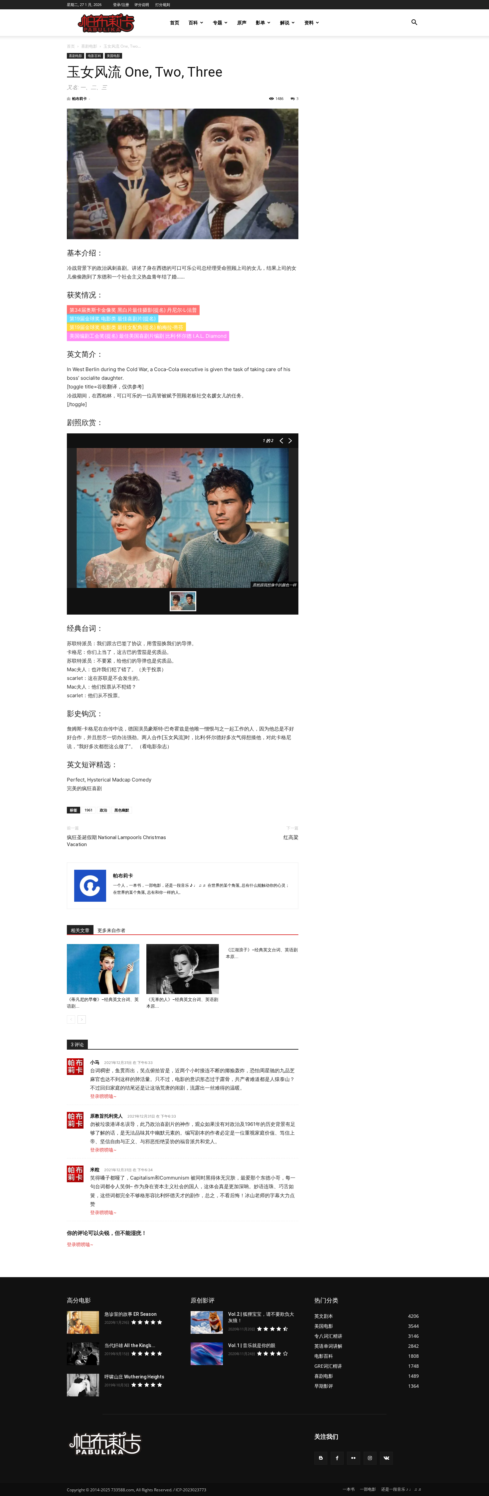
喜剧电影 (89, 46)
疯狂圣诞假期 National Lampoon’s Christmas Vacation (116, 840)
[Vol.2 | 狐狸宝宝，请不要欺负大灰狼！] (207, 1322)
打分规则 (162, 4)
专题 (217, 22)
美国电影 (113, 55)
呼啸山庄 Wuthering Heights (134, 1376)
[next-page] (82, 1019)
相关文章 (80, 930)
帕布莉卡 (79, 98)
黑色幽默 (121, 809)
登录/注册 (121, 4)
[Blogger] (320, 1458)
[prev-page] (71, 1019)
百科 (193, 22)
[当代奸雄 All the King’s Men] (83, 1353)
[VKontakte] (386, 1458)
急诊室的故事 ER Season (130, 1314)
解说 (284, 22)
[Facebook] (337, 1458)
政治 (103, 809)
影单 (260, 22)
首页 (174, 22)
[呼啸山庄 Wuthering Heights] (83, 1385)
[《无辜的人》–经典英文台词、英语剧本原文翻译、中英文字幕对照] (182, 969)
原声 (241, 22)
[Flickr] (353, 1458)
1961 (88, 809)
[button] (414, 23)
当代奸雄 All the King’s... (129, 1345)
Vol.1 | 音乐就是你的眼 (251, 1345)
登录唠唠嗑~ (103, 1096)
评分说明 (141, 4)
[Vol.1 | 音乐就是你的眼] (207, 1353)
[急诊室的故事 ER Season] (83, 1322)
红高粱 (290, 837)
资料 (309, 22)
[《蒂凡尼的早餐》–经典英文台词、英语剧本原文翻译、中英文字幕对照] (103, 969)
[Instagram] (370, 1458)
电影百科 (94, 55)
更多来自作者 (111, 930)
